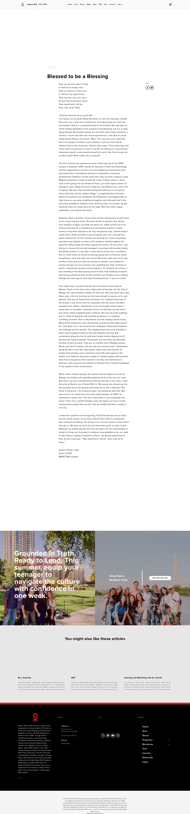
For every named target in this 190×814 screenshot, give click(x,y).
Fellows (52, 67)
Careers (146, 753)
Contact (112, 4)
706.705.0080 (65, 743)
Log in (119, 4)
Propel (99, 809)
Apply (89, 4)
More (20, 778)
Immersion (91, 809)
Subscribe (147, 757)
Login (145, 762)
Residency (96, 811)
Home (70, 4)
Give (76, 4)
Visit (105, 4)
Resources (147, 744)
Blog (94, 4)
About (82, 4)
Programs (147, 740)
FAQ (100, 4)
